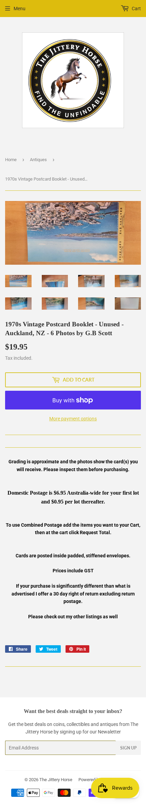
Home (11, 159)
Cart (136, 8)
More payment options (73, 418)
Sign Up (128, 747)
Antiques (38, 159)
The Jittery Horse (55, 779)
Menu (19, 8)
